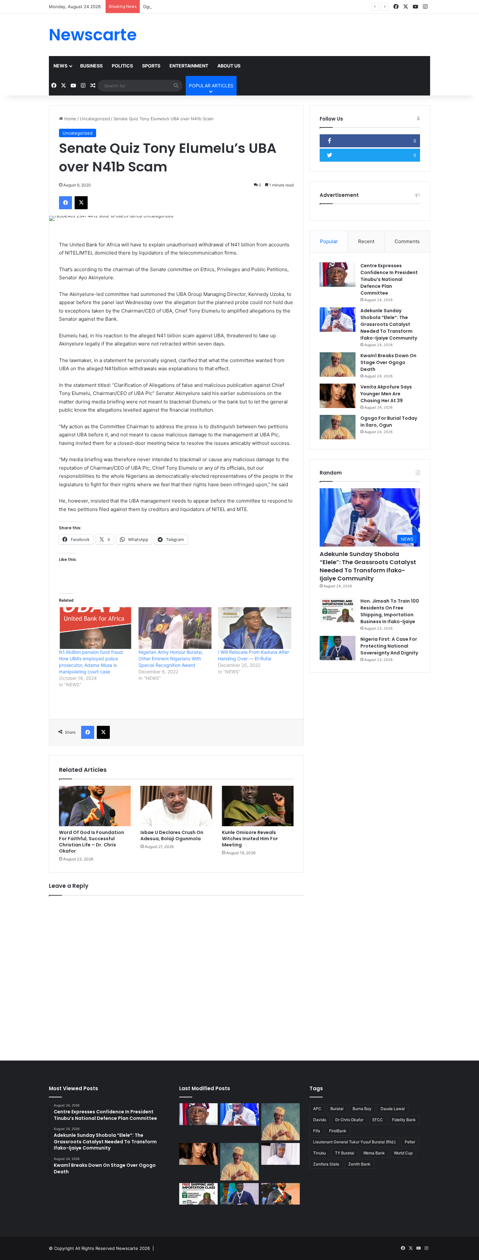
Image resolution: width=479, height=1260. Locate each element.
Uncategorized (95, 118)
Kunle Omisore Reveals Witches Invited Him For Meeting (250, 838)
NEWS (60, 65)
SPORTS (151, 65)
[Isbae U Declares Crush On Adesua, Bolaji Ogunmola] (176, 806)
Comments (407, 241)
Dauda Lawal (393, 1108)
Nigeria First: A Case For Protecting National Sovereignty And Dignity (389, 646)
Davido (319, 1119)
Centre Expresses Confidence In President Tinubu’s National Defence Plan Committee (389, 279)
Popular (329, 241)
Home (69, 118)
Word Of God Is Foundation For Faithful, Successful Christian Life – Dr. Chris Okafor (91, 841)
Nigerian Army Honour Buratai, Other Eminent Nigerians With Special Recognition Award (170, 658)
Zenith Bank (359, 1164)
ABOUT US (228, 65)
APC (317, 1108)
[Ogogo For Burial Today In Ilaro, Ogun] (338, 427)
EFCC (377, 1119)
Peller (410, 1141)
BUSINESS (91, 65)
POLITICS (122, 65)
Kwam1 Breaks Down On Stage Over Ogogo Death (388, 362)
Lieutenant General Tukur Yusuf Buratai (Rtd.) (354, 1141)
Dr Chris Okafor (349, 1119)
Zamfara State (326, 1164)
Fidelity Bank (404, 1119)
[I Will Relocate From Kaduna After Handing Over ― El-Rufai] (254, 628)
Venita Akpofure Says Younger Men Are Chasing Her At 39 (386, 394)
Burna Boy (362, 1108)
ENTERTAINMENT (188, 65)
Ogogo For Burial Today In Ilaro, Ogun (181, 6)
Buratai (336, 1108)
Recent (366, 241)
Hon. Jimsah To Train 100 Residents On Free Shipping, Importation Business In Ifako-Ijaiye (389, 611)
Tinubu (319, 1152)
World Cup (403, 1152)
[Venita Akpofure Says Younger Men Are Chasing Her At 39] (338, 396)
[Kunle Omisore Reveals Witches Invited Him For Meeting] (258, 806)
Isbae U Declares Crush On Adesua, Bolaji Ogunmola (171, 835)
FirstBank (337, 1130)
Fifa (316, 1130)
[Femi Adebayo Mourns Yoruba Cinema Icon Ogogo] (280, 1154)
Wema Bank (374, 1152)
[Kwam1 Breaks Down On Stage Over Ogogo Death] (338, 364)
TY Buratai (344, 1152)
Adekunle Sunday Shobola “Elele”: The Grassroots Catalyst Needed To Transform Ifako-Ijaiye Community (388, 324)
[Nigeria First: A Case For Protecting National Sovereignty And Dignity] (338, 648)
